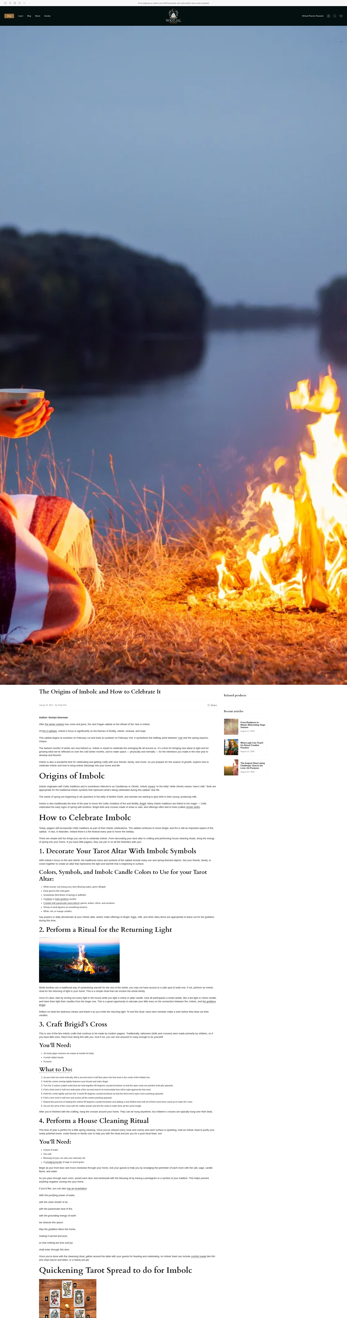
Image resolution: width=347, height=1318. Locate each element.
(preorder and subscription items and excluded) (188, 3)
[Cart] (341, 16)
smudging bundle (53, 1162)
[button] (9, 16)
